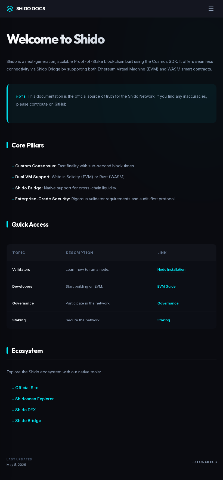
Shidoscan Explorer (34, 398)
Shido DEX (25, 409)
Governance (168, 303)
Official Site (26, 387)
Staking (163, 320)
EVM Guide (166, 286)
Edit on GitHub (203, 462)
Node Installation (171, 269)
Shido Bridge (28, 420)
